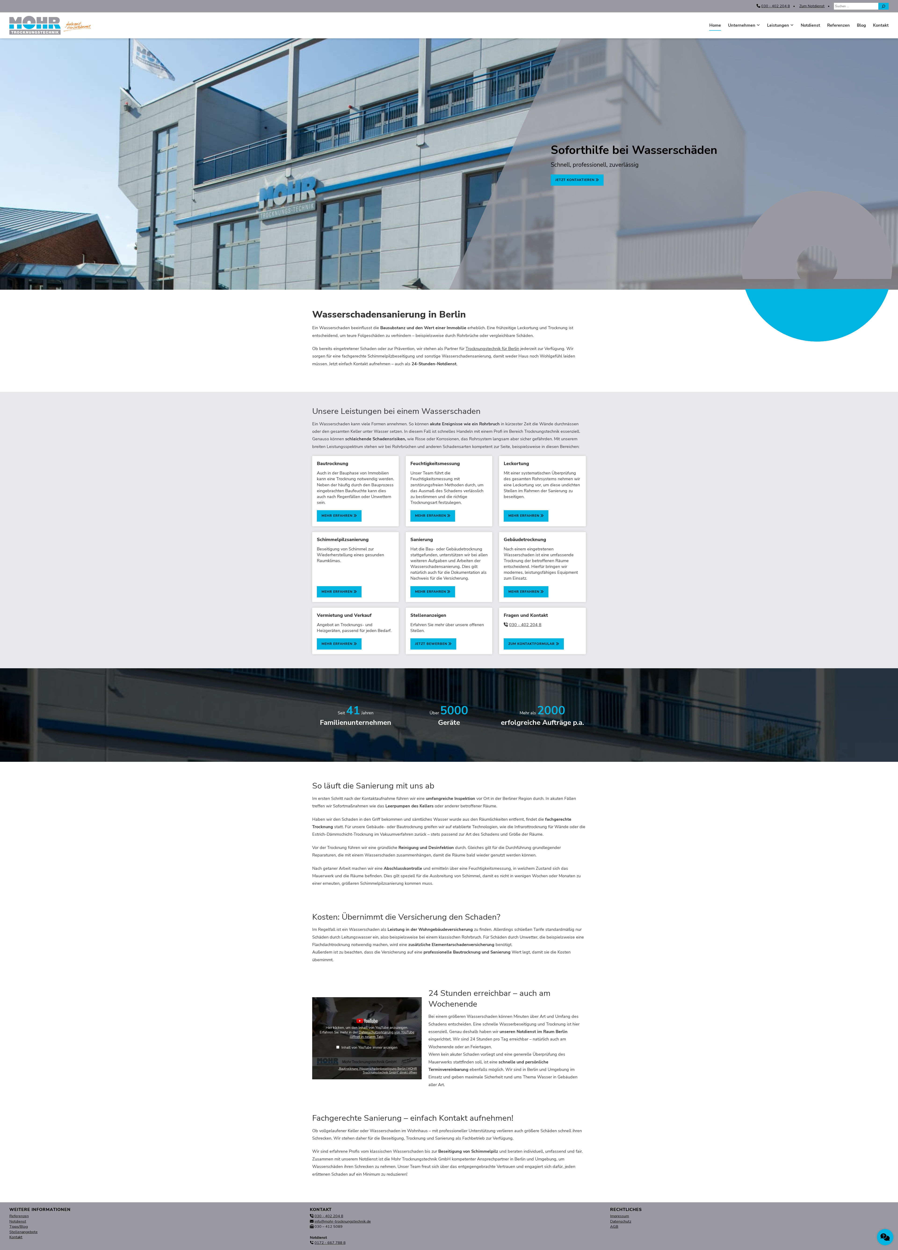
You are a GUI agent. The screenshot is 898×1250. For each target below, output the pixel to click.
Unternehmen (741, 25)
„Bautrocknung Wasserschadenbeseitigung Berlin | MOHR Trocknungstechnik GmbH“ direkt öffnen (377, 1071)
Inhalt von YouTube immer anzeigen (369, 1047)
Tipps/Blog (18, 1226)
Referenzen (838, 25)
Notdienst (810, 25)
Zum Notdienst (812, 6)
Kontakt (881, 25)
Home (715, 25)
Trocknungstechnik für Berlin (492, 348)
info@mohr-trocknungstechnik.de (343, 1221)
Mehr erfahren (338, 515)
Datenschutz (620, 1221)
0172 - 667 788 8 (330, 1242)
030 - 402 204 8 (775, 6)
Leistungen (778, 25)
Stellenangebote (23, 1232)
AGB (614, 1226)
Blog (861, 25)
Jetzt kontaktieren (575, 180)
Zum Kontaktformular (532, 644)
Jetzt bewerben (431, 644)
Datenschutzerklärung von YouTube (382, 1034)
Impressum (619, 1216)
